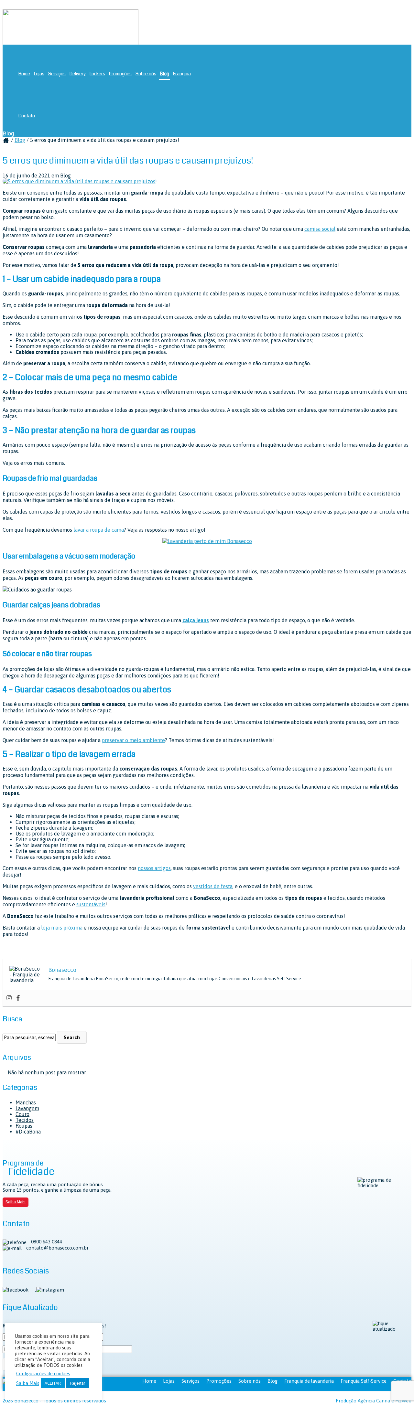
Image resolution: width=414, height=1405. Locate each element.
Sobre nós (146, 73)
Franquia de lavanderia (309, 1381)
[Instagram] (9, 998)
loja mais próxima (61, 928)
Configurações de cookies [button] (43, 1373)
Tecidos (25, 1120)
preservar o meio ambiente (133, 740)
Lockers (97, 73)
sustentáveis (90, 904)
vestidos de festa (213, 886)
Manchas (26, 1102)
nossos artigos (154, 868)
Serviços (57, 73)
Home (24, 73)
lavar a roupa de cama (98, 530)
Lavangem (27, 1108)
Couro (22, 1114)
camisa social (319, 229)
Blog (164, 73)
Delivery (78, 73)
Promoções (120, 73)
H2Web (403, 1400)
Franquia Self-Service (364, 1381)
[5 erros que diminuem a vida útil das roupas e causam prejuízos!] (80, 181)
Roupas (24, 1126)
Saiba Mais (15, 1202)
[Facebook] (18, 998)
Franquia (182, 73)
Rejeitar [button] (77, 1383)
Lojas (39, 73)
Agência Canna (374, 1400)
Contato (26, 115)
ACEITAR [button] (53, 1383)
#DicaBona (28, 1131)
